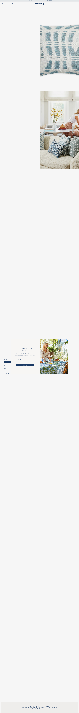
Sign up (25, 365)
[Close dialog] (67, 340)
